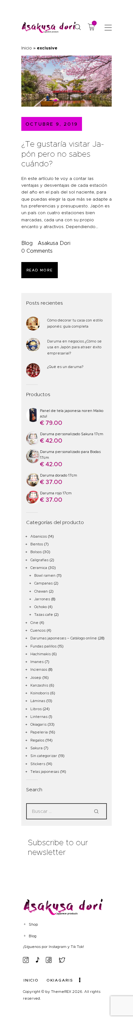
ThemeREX (61, 991)
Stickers (37, 764)
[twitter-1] (62, 960)
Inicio (26, 48)
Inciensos (38, 669)
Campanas (43, 583)
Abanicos (38, 536)
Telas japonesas (44, 771)
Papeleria (39, 732)
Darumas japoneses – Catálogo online (63, 638)
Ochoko (40, 607)
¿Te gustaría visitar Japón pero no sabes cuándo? (62, 154)
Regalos (37, 740)
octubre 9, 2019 (52, 124)
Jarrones (42, 599)
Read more (39, 270)
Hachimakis (40, 654)
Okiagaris (38, 724)
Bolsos (36, 552)
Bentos (36, 544)
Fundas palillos (43, 646)
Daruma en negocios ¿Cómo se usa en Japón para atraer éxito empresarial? (74, 347)
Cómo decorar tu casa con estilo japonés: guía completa (75, 323)
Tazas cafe (43, 614)
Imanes (37, 661)
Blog (27, 243)
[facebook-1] (49, 959)
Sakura (36, 748)
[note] (37, 959)
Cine (34, 622)
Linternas (38, 716)
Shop (33, 924)
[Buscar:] (66, 811)
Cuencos (38, 630)
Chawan (41, 591)
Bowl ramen (45, 575)
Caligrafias (39, 560)
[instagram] (26, 959)
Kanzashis (39, 685)
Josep (35, 677)
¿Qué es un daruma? (65, 366)
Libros (36, 709)
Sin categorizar (43, 755)
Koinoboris (39, 693)
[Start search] (78, 27)
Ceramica (38, 567)
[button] (108, 27)
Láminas (37, 701)
